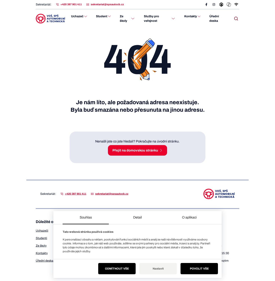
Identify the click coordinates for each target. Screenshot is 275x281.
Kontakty (190, 16)
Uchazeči (42, 230)
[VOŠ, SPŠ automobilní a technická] (50, 18)
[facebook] (206, 5)
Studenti (41, 238)
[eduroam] (236, 5)
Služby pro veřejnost (151, 18)
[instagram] (214, 5)
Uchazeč (77, 16)
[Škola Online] (221, 5)
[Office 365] (229, 5)
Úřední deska (214, 18)
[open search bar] (236, 18)
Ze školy (123, 18)
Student (101, 16)
